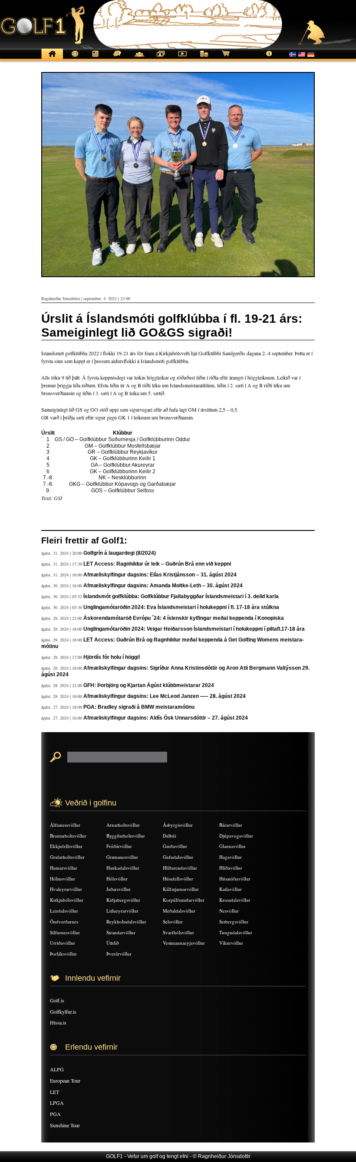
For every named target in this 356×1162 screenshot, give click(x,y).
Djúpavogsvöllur (236, 835)
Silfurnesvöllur (65, 932)
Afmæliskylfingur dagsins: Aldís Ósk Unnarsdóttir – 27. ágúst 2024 (165, 718)
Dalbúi (169, 835)
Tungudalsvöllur (235, 932)
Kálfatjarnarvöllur (181, 889)
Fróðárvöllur (119, 846)
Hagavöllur (230, 857)
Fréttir (74, 58)
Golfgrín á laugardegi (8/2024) (119, 553)
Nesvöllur (229, 910)
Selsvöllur (173, 921)
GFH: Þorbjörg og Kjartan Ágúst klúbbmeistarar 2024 (148, 685)
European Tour (65, 1080)
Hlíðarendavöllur (180, 867)
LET (54, 1091)
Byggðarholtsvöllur (125, 835)
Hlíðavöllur (230, 867)
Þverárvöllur (119, 953)
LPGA (57, 1102)
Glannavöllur (232, 846)
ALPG (57, 1069)
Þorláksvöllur (63, 953)
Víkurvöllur (231, 942)
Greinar (95, 58)
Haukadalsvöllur (122, 867)
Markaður (204, 58)
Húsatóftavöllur (235, 878)
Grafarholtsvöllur (67, 857)
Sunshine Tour (65, 1125)
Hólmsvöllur (62, 878)
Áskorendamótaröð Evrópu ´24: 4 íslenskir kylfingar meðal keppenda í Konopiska (183, 618)
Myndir (160, 58)
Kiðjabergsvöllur (123, 900)
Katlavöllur (230, 889)
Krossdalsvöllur (235, 900)
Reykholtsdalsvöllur (126, 921)
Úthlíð (112, 942)
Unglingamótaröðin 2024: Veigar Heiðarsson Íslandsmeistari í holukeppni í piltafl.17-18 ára (194, 629)
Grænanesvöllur (122, 857)
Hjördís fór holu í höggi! (111, 657)
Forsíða (52, 58)
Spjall (117, 58)
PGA (55, 1113)
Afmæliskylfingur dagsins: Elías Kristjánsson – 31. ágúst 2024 (160, 575)
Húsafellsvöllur (178, 878)
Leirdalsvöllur (64, 910)
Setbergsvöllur (233, 921)
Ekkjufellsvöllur (66, 846)
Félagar (139, 58)
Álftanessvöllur (65, 825)
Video (182, 58)
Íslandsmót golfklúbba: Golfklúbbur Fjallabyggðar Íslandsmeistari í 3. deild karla (181, 596)
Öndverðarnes (64, 921)
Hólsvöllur (117, 878)
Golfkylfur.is (63, 1011)
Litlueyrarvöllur (122, 910)
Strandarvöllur (120, 932)
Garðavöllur (175, 846)
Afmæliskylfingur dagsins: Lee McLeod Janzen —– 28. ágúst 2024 (164, 696)
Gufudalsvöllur (178, 857)
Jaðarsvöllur (118, 889)
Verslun (226, 58)
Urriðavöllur (62, 942)
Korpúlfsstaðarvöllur (183, 900)
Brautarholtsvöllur (68, 835)
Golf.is (57, 1000)
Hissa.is (58, 1022)
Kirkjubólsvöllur (66, 900)
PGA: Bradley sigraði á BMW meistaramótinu (138, 707)
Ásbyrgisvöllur (178, 825)
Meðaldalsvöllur (179, 910)
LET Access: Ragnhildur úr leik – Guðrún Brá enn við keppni (157, 564)
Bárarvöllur (230, 825)
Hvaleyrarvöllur (66, 889)
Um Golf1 (269, 58)
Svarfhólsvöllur (178, 932)
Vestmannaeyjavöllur (184, 942)
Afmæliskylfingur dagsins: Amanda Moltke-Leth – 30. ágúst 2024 (163, 586)
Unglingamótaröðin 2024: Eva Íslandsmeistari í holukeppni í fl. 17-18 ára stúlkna (181, 607)
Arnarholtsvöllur (123, 825)
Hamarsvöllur (63, 867)
